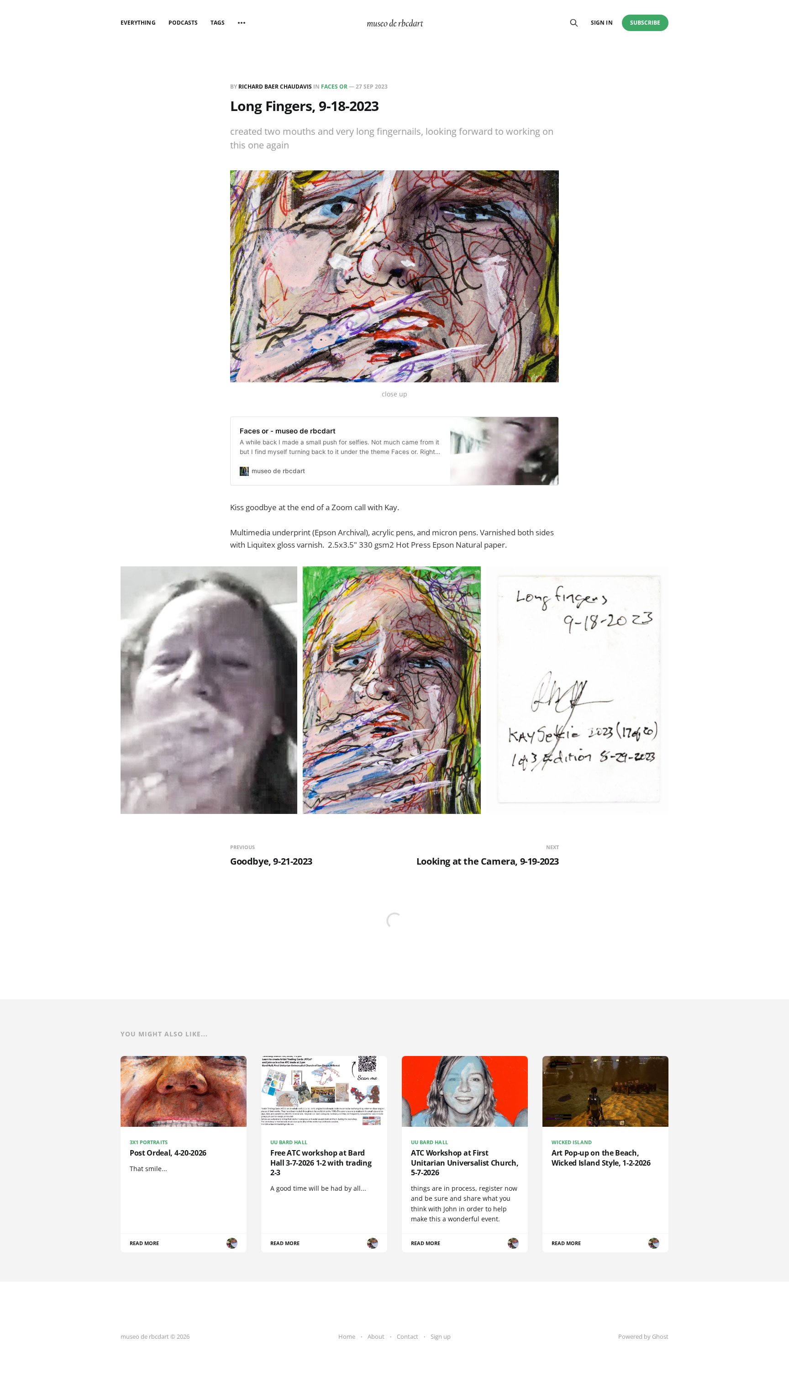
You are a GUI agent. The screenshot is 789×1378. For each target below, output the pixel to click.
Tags (217, 22)
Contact (407, 1336)
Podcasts (183, 22)
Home (346, 1336)
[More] (241, 23)
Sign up (441, 1336)
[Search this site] (574, 23)
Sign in (601, 22)
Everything (138, 22)
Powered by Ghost (643, 1336)
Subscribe (645, 22)
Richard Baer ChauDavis (275, 86)
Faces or (334, 86)
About (376, 1336)
